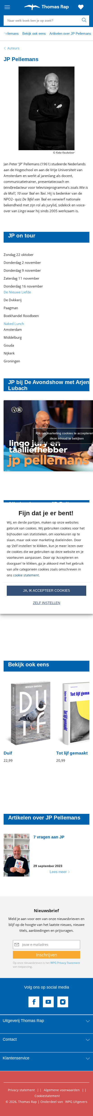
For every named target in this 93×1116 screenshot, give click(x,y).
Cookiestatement (47, 1096)
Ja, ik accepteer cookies (46, 590)
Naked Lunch (14, 323)
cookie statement (26, 575)
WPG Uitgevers (76, 1102)
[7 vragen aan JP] (40, 855)
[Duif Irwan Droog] (27, 722)
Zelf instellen (46, 603)
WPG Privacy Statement (65, 963)
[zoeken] (85, 20)
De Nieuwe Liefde (17, 292)
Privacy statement (21, 1090)
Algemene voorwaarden (62, 1090)
